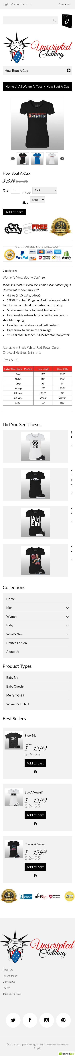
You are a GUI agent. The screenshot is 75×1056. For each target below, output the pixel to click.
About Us (12, 652)
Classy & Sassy (35, 844)
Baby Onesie (14, 686)
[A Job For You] (35, 484)
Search (6, 987)
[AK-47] (35, 522)
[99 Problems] (35, 446)
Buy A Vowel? (34, 792)
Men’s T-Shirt (15, 695)
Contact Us (9, 981)
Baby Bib (12, 678)
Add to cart (14, 212)
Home (9, 86)
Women (11, 616)
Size (25, 202)
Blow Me (30, 735)
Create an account (21, 4)
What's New (14, 634)
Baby (9, 625)
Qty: (6, 190)
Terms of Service (12, 993)
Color (26, 193)
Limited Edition (16, 643)
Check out (65, 4)
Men (9, 608)
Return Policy (10, 975)
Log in (6, 4)
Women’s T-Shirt (17, 704)
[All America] (35, 560)
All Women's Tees (30, 86)
